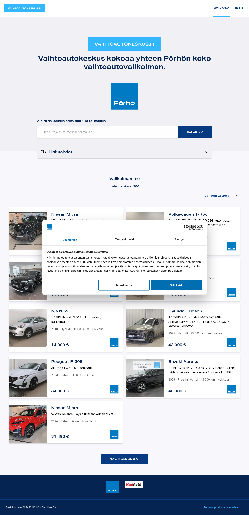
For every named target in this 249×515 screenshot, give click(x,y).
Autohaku (221, 7)
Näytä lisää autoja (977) (124, 458)
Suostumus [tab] (70, 239)
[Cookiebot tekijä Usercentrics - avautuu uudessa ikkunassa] (187, 227)
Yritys (239, 7)
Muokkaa (122, 285)
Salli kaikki (176, 285)
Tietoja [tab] (179, 239)
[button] (124, 152)
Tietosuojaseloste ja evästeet (221, 507)
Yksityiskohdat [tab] (124, 239)
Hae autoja (195, 132)
